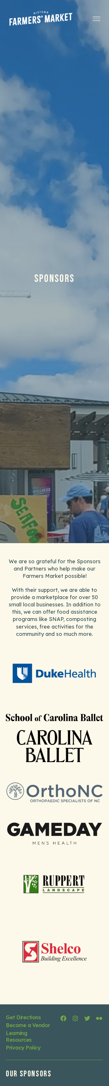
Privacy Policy (23, 1047)
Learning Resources (19, 1036)
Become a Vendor (28, 1025)
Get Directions (23, 1017)
